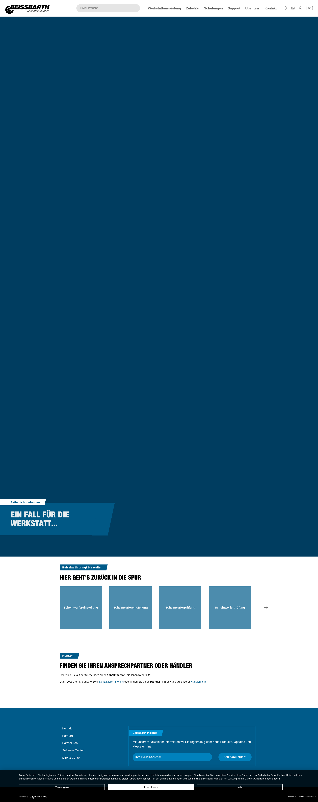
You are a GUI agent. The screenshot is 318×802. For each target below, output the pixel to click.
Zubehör (192, 8)
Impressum (292, 797)
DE (309, 8)
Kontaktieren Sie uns (111, 681)
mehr (240, 787)
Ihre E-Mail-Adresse (148, 757)
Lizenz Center (71, 757)
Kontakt (271, 8)
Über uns (252, 8)
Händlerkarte (198, 681)
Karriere (67, 735)
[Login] (300, 9)
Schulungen (213, 8)
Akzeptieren (151, 787)
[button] (266, 608)
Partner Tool (70, 743)
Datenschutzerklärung (307, 797)
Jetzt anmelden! (235, 757)
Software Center (73, 750)
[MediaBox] (293, 9)
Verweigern (62, 787)
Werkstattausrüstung (164, 8)
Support (234, 8)
